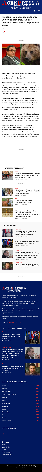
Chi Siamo (5, 442)
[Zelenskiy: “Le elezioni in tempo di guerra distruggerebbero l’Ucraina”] (7, 266)
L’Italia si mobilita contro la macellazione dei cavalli (24, 201)
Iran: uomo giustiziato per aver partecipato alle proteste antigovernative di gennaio (25, 233)
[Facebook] (10, 37)
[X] (15, 37)
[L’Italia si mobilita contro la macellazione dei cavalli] (7, 202)
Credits (24, 468)
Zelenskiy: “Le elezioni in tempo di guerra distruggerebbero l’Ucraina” (27, 265)
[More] (37, 158)
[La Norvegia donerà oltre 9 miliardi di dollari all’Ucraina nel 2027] (7, 243)
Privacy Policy (7, 452)
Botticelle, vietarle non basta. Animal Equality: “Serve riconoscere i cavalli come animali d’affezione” (27, 175)
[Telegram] (28, 37)
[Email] (23, 37)
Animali (4, 25)
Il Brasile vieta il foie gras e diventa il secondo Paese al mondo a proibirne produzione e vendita (27, 191)
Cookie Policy (6, 455)
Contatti (4, 450)
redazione (10, 32)
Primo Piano (18, 229)
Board (4, 444)
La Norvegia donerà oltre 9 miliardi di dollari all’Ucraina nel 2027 (27, 242)
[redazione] (3, 31)
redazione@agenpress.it (15, 322)
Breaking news (18, 239)
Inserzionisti (6, 447)
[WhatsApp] (19, 37)
